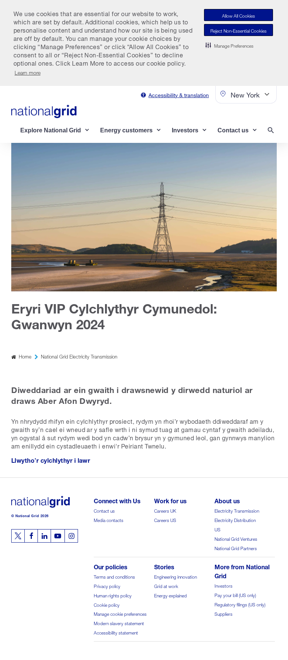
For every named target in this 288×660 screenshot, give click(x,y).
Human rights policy (113, 595)
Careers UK (165, 510)
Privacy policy (107, 585)
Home (25, 356)
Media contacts (108, 519)
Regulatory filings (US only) (240, 604)
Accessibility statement (116, 632)
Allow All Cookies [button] (238, 15)
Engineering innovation (175, 576)
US (217, 529)
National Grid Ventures (235, 538)
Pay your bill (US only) (235, 594)
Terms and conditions (114, 576)
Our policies (111, 566)
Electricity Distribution (235, 519)
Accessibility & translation (178, 94)
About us (227, 500)
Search (272, 131)
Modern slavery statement (119, 622)
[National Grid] (43, 111)
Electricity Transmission (236, 510)
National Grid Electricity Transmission (79, 356)
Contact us (104, 510)
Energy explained (170, 595)
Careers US (165, 519)
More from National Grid (242, 570)
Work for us (170, 500)
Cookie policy (107, 604)
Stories (164, 566)
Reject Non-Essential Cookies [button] (238, 30)
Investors (223, 585)
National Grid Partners (235, 547)
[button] (229, 45)
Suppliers (223, 613)
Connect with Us (117, 500)
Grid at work (166, 585)
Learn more (27, 72)
